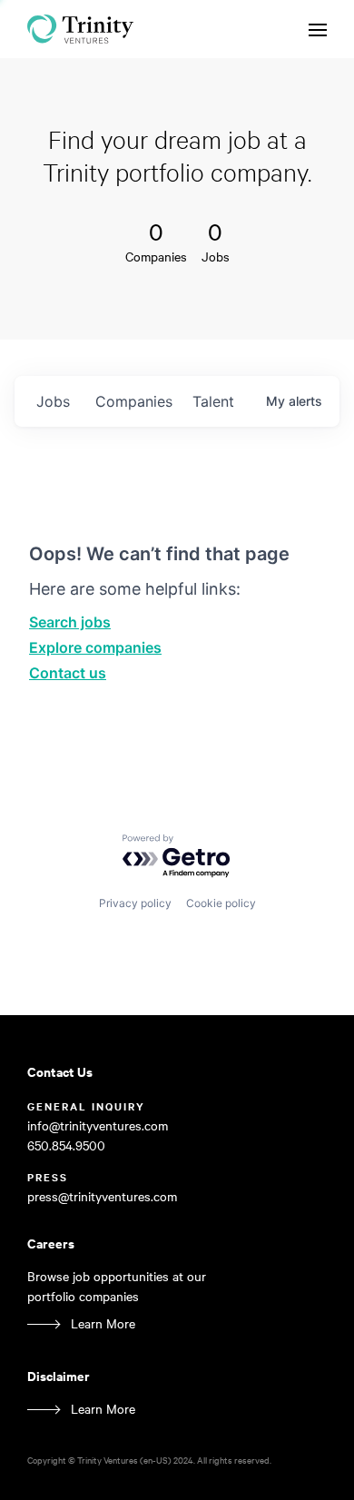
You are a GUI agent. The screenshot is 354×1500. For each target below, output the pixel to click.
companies (133, 401)
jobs (53, 401)
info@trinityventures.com (97, 1125)
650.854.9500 (66, 1145)
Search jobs (70, 622)
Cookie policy (221, 903)
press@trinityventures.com (102, 1196)
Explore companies (95, 647)
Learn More (103, 1323)
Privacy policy (135, 903)
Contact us (67, 673)
